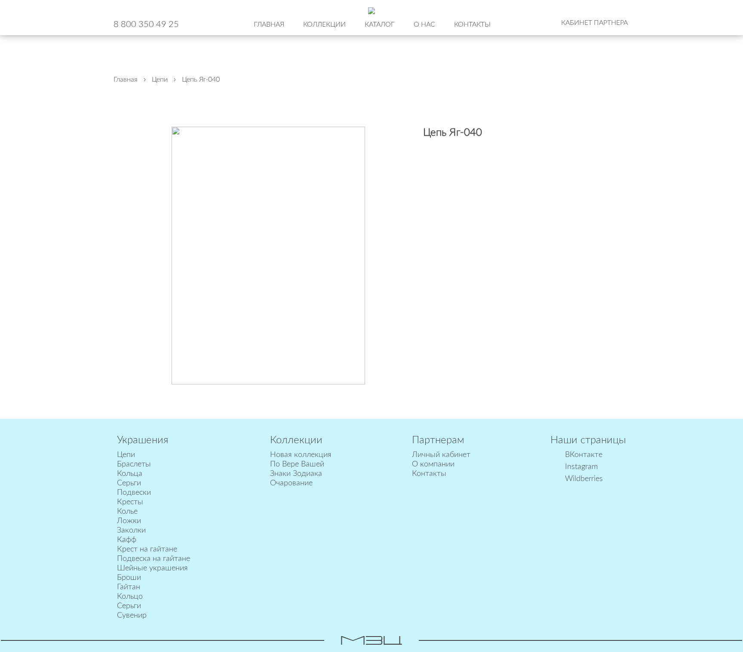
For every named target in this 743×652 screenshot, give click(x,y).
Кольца (129, 474)
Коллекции (324, 24)
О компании (433, 464)
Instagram (581, 467)
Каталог (380, 24)
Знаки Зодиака (296, 474)
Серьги (129, 483)
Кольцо (130, 596)
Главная (269, 24)
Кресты (130, 502)
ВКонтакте (583, 455)
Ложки (129, 521)
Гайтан (128, 587)
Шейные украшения (152, 568)
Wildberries (584, 479)
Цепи (126, 455)
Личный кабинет (441, 455)
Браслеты (134, 464)
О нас (424, 24)
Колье (127, 511)
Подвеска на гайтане (153, 559)
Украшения (142, 440)
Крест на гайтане (147, 549)
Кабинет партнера (594, 22)
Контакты (472, 24)
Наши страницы (588, 440)
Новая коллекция (301, 455)
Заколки (131, 530)
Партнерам (438, 440)
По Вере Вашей (297, 464)
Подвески (134, 493)
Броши (129, 578)
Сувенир (132, 615)
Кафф (126, 540)
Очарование (291, 483)
